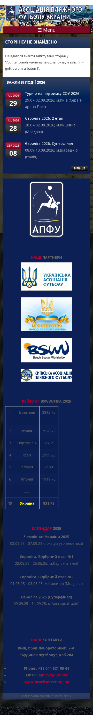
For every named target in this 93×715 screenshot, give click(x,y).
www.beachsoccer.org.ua (46, 681)
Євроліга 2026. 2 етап (44, 118)
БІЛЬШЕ (79, 168)
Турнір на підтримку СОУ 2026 (52, 93)
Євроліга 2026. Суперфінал (49, 143)
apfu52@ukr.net (53, 675)
